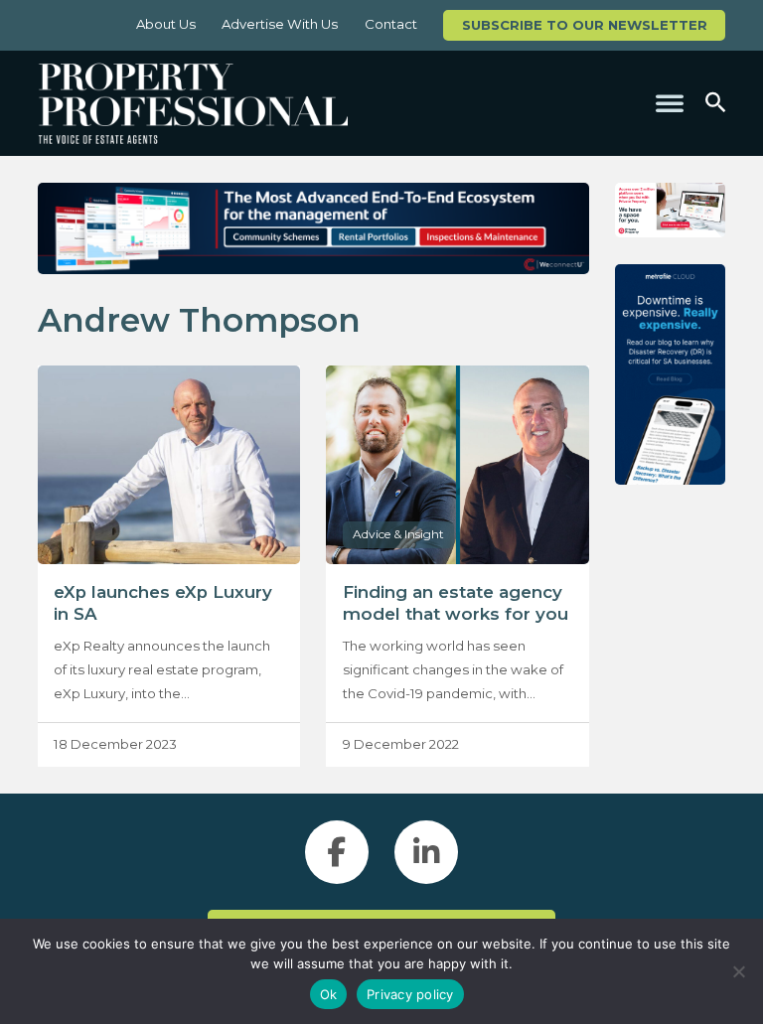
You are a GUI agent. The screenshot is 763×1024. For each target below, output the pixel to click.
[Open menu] (669, 103)
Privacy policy (410, 994)
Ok (329, 994)
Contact (391, 24)
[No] (738, 971)
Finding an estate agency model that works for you (455, 603)
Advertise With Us (280, 24)
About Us (166, 24)
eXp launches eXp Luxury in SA (163, 603)
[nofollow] (670, 210)
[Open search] (715, 102)
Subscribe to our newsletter (584, 25)
